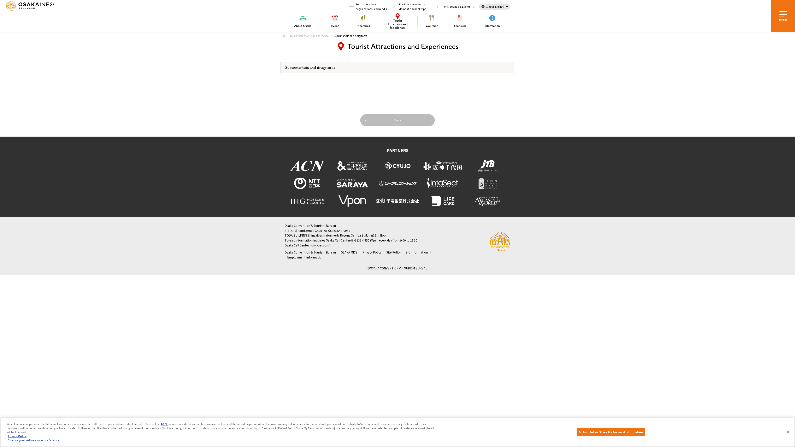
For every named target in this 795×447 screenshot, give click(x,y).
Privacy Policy (372, 252)
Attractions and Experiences (398, 24)
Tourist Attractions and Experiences (309, 35)
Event (335, 25)
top (284, 35)
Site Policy (393, 252)
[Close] (788, 431)
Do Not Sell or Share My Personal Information (611, 432)
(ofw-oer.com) (320, 245)
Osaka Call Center (297, 245)
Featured (460, 25)
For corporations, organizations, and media (371, 6)
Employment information (305, 257)
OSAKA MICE (349, 252)
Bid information (417, 252)
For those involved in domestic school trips (412, 6)
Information (492, 25)
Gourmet (432, 25)
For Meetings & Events (457, 6)
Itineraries (363, 25)
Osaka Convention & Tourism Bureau (310, 252)
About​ (302, 25)
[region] (397, 432)
